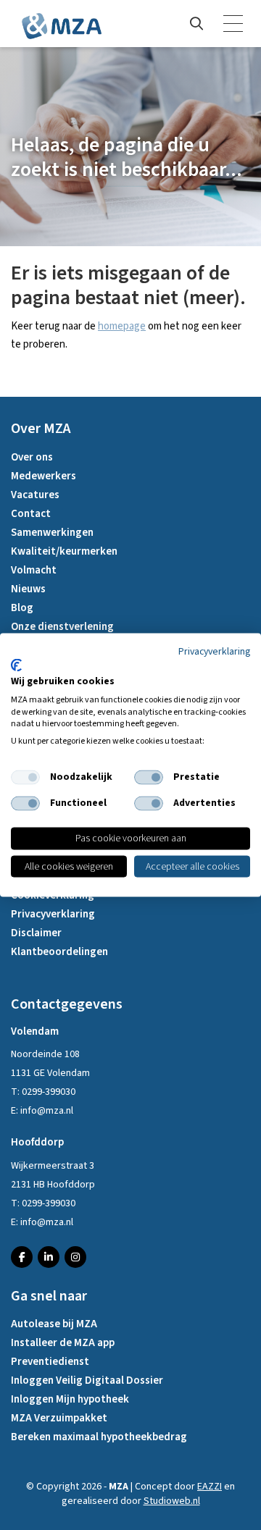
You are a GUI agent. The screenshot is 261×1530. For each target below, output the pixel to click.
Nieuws (28, 589)
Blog (22, 607)
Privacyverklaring (53, 914)
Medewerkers (43, 476)
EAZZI (209, 1486)
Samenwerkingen (52, 532)
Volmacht (34, 570)
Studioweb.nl (172, 1501)
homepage (122, 326)
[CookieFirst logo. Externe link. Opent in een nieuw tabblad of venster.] (16, 665)
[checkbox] (25, 777)
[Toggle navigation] (234, 24)
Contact (31, 513)
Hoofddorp (37, 1142)
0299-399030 (48, 1092)
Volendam (35, 1031)
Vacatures (35, 495)
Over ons (32, 457)
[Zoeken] (196, 24)
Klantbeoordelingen (59, 951)
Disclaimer (36, 933)
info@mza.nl (46, 1111)
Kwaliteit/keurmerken (64, 551)
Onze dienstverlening (62, 626)
